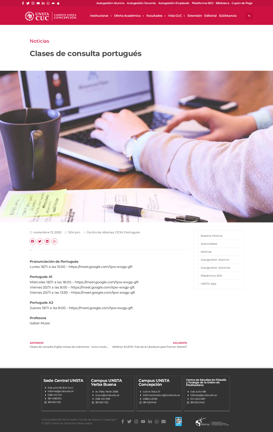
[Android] (53, 3)
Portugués (132, 232)
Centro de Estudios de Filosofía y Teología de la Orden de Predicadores (206, 382)
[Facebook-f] (22, 3)
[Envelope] (163, 421)
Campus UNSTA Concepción (154, 382)
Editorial (210, 15)
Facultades (154, 15)
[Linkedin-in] (43, 3)
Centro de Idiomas (100, 232)
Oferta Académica (127, 15)
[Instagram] (32, 3)
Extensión (195, 15)
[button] (249, 15)
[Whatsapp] (48, 3)
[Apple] (58, 3)
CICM (119, 232)
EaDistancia (228, 15)
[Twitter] (27, 3)
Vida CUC (175, 15)
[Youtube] (38, 3)
